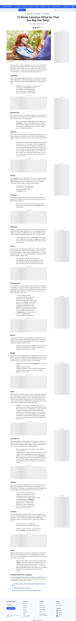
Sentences (25, 607)
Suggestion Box (59, 605)
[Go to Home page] (7, 6)
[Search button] (56, 10)
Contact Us (58, 603)
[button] (66, 7)
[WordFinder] (72, 7)
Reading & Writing (30, 13)
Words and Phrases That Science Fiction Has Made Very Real (26, 590)
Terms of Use (42, 611)
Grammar (24, 609)
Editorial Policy (42, 607)
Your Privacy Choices (39, 620)
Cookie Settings (42, 609)
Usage (24, 613)
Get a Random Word (11, 608)
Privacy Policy (42, 605)
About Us (41, 603)
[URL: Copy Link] (40, 27)
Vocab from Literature (45, 13)
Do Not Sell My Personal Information (43, 614)
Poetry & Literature (37, 13)
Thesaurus (25, 605)
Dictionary (25, 603)
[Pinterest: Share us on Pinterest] (37, 27)
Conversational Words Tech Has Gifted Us (21, 588)
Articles (20, 9)
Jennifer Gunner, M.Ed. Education (36, 23)
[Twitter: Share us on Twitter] (35, 27)
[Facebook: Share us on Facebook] (33, 27)
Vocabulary (25, 611)
